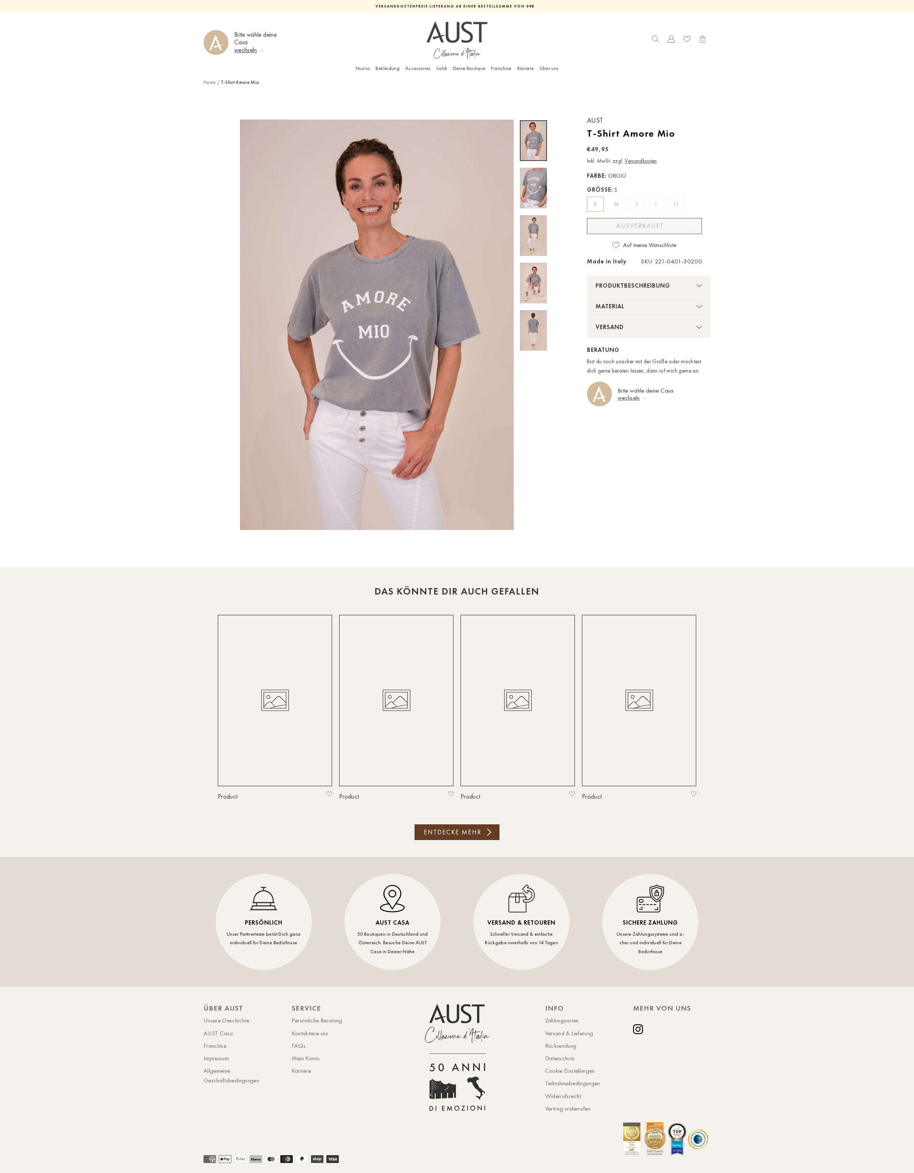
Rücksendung (561, 1045)
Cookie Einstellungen (570, 1070)
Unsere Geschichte (226, 1020)
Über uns (548, 68)
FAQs (299, 1045)
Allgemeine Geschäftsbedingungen (231, 1075)
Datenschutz (560, 1058)
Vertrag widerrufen (568, 1108)
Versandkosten (641, 161)
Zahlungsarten (562, 1020)
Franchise (501, 68)
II (676, 204)
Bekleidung (388, 68)
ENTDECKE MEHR (452, 832)
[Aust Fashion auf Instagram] (639, 1029)
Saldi (441, 68)
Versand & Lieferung (569, 1033)
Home (210, 82)
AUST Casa (218, 1033)
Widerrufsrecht (563, 1095)
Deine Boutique (469, 68)
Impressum (216, 1058)
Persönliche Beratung (317, 1020)
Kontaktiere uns (310, 1033)
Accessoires (418, 68)
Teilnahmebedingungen (572, 1083)
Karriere (525, 68)
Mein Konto (306, 1058)
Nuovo (363, 68)
